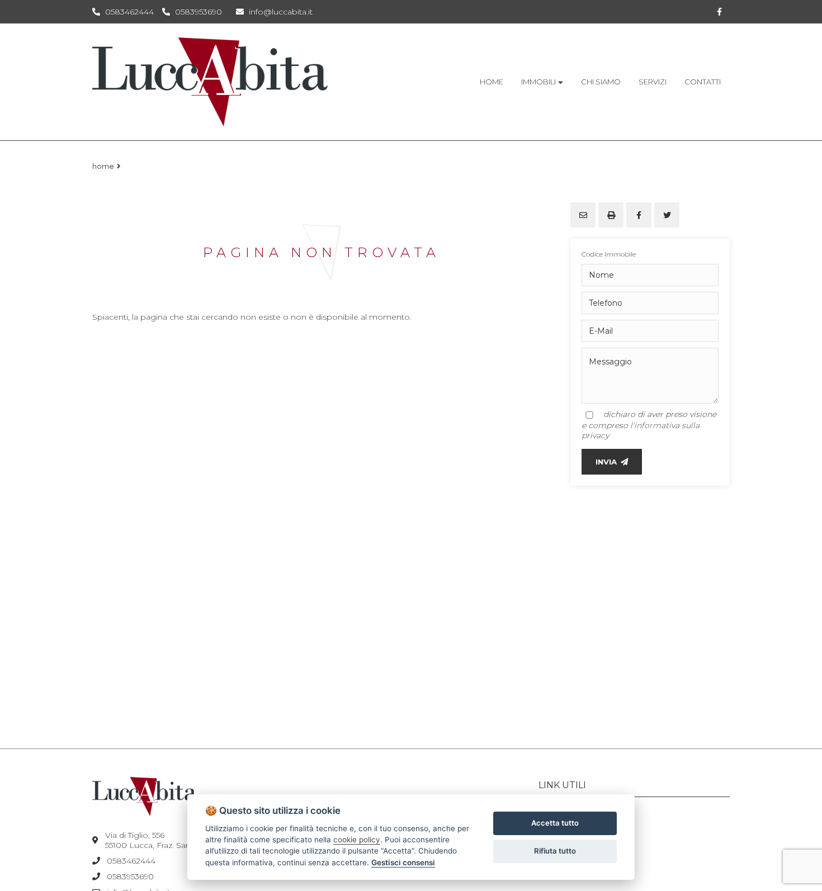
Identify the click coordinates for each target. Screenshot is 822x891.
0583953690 (198, 12)
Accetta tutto (555, 822)
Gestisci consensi (403, 862)
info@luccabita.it (280, 12)
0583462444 (129, 12)
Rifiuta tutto (555, 850)
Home (103, 166)
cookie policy (356, 839)
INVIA (606, 461)
